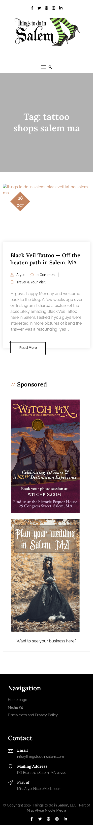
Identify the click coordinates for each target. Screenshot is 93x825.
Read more (28, 348)
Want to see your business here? (46, 641)
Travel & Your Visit (31, 282)
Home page (17, 700)
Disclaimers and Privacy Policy (33, 715)
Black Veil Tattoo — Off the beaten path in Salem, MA (45, 259)
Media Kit (15, 707)
